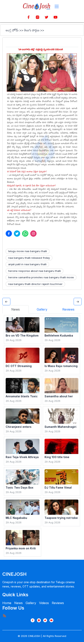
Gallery (31, 603)
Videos (44, 603)
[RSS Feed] (4, 616)
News (18, 603)
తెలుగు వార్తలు (31, 30)
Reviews (58, 603)
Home (6, 603)
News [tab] (15, 309)
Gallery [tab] (42, 309)
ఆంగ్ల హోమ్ (12, 30)
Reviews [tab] (68, 309)
